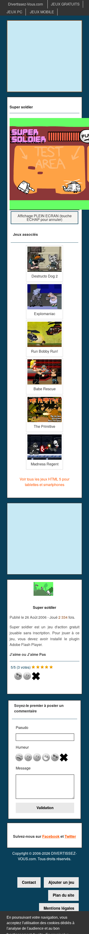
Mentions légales (59, 908)
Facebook (51, 836)
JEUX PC (14, 11)
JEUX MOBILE (42, 11)
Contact (29, 882)
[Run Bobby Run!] (44, 322)
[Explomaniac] (44, 284)
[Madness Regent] (44, 434)
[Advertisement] (44, 56)
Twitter (70, 836)
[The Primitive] (44, 397)
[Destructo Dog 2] (44, 247)
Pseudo (22, 727)
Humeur (22, 747)
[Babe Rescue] (44, 359)
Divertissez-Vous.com (25, 4)
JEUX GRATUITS (65, 4)
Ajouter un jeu (61, 882)
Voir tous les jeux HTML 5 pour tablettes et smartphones (44, 481)
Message (23, 768)
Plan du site (63, 895)
